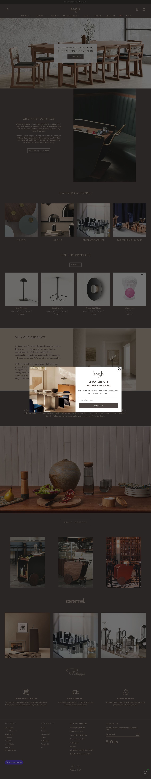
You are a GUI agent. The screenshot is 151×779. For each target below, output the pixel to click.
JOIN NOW (98, 405)
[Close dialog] (119, 369)
